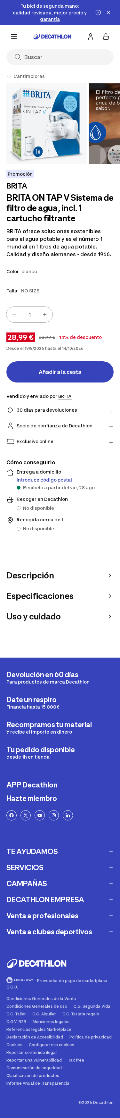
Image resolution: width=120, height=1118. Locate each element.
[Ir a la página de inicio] (52, 36)
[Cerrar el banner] (108, 12)
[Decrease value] (14, 314)
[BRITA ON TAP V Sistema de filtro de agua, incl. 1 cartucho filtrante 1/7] (46, 123)
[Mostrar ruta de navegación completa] (9, 76)
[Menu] (14, 36)
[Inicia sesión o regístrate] (90, 36)
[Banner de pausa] (98, 12)
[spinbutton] (29, 314)
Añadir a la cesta (60, 372)
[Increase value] (44, 314)
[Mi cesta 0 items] (106, 36)
